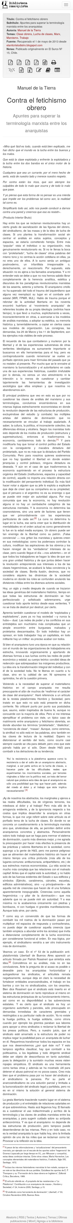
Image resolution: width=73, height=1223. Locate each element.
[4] (10, 962)
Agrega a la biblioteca (50, 1221)
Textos (30, 1217)
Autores (41, 1217)
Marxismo (12, 38)
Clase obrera (24, 34)
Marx (57, 34)
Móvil (32, 1221)
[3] (26, 789)
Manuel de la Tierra (29, 30)
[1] (57, 439)
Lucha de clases (43, 34)
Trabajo (24, 38)
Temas (52, 1217)
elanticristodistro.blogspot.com (24, 45)
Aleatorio (11, 1217)
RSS (21, 1217)
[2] (35, 518)
